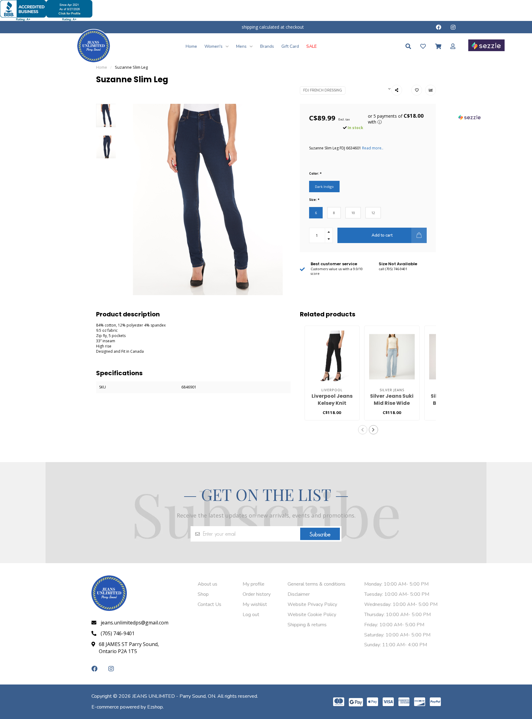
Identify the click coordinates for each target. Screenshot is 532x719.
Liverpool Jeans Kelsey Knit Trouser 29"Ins (332, 403)
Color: (315, 173)
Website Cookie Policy (312, 614)
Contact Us (209, 604)
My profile (253, 584)
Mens (242, 46)
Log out (251, 614)
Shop (203, 594)
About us (207, 584)
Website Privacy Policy (312, 604)
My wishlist (255, 604)
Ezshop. (155, 707)
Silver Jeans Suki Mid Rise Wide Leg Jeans (391, 403)
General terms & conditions (316, 584)
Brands (267, 46)
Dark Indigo (324, 186)
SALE (311, 46)
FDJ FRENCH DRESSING (322, 90)
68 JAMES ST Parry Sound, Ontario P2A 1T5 (129, 648)
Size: (314, 199)
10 (353, 212)
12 (373, 212)
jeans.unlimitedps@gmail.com (134, 622)
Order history (257, 594)
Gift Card (290, 46)
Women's (214, 46)
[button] (399, 119)
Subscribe (320, 534)
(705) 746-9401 (118, 633)
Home (191, 46)
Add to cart (382, 235)
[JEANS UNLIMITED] (94, 45)
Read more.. (372, 148)
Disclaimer (299, 594)
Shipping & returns (307, 624)
